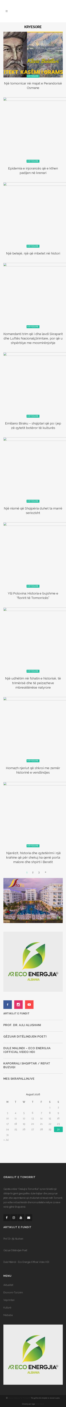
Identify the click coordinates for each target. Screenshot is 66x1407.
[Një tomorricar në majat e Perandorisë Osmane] (33, 54)
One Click (39, 1404)
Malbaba (8, 1315)
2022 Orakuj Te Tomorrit (19, 1398)
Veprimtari (9, 1300)
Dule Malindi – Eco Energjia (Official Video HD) (26, 1262)
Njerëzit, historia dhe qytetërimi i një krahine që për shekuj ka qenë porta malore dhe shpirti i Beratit (33, 857)
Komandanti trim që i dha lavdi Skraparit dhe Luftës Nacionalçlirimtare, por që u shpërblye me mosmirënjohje (33, 338)
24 (7, 1129)
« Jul (6, 1139)
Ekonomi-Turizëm (13, 1292)
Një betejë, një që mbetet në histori (33, 253)
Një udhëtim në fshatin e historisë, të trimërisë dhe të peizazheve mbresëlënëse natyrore (33, 682)
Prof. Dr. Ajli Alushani (22, 1025)
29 (50, 1129)
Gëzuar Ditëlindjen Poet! (25, 1036)
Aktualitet (8, 1285)
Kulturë (7, 1307)
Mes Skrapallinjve (19, 1078)
